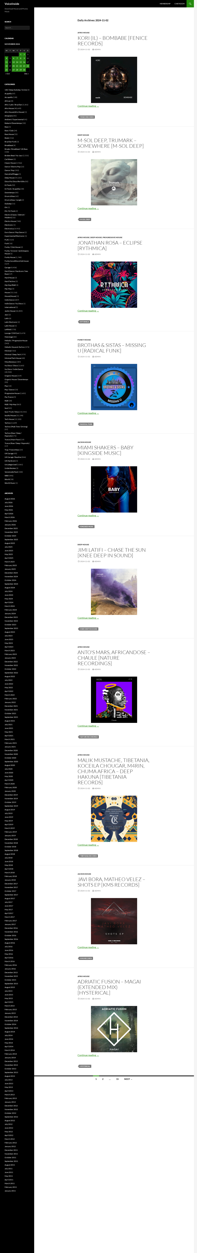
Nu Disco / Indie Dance (14, 369)
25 (6, 70)
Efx (6, 207)
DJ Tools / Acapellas (12, 189)
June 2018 (9, 861)
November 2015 (11, 976)
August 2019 (10, 809)
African (8, 101)
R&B (6, 401)
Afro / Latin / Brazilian (13, 104)
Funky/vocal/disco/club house (17, 261)
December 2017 (11, 883)
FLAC (7, 240)
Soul (6, 408)
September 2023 (11, 628)
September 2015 (11, 983)
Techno (8, 423)
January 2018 (10, 880)
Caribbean (9, 159)
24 (28, 66)
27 (13, 70)
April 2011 (9, 1180)
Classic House (10, 163)
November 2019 (11, 798)
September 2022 (11, 673)
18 (6, 66)
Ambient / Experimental (14, 119)
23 (24, 66)
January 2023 (10, 658)
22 (21, 66)
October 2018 (10, 846)
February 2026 (11, 521)
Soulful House (10, 415)
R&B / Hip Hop (10, 404)
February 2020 (11, 787)
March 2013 (10, 1094)
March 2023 (10, 650)
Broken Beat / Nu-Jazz (13, 155)
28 (17, 70)
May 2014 (9, 1043)
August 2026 (10, 499)
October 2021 (10, 713)
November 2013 (11, 1065)
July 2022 (8, 680)
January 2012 (10, 1146)
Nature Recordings (89, 737)
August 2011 (10, 1165)
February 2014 (11, 1054)
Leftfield (8, 329)
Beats (7, 138)
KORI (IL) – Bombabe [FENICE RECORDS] (113, 41)
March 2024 (10, 606)
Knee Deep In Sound (88, 629)
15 (117, 1079)
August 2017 (10, 898)
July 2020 (8, 769)
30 (24, 70)
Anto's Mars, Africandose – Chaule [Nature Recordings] (114, 657)
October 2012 (10, 1113)
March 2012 (10, 1139)
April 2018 (9, 869)
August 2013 (10, 1076)
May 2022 (9, 687)
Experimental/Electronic (14, 236)
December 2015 (11, 972)
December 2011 (11, 1150)
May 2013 (9, 1087)
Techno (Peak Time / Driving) (16, 426)
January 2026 (10, 524)
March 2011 (10, 1183)
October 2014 (10, 1024)
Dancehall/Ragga (11, 174)
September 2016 (11, 939)
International (10, 307)
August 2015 (10, 987)
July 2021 (8, 724)
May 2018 (9, 865)
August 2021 (10, 721)
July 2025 (8, 547)
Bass (6, 127)
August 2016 (10, 943)
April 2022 (9, 691)
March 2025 (10, 562)
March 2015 (10, 1006)
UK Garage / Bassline (13, 457)
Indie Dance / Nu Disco (14, 303)
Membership (165, 4)
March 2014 (10, 1050)
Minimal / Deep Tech (13, 354)
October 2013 (10, 1069)
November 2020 (11, 754)
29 (21, 70)
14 (17, 62)
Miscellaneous (10, 362)
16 (24, 62)
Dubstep (8, 203)
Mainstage (9, 337)
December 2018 (11, 839)
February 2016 (11, 965)
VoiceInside (12, 3)
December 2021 (11, 706)
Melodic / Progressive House (16, 340)
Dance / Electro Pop (12, 166)
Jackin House (84, 442)
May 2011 (9, 1176)
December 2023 (11, 617)
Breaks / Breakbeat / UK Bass (16, 149)
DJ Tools (8, 185)
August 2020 (10, 765)
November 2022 (11, 665)
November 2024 (11, 576)
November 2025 (11, 532)
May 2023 (9, 643)
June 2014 (9, 1039)
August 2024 (10, 587)
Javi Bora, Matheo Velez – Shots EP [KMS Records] (111, 882)
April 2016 (9, 957)
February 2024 (11, 610)
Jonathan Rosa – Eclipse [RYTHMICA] (110, 245)
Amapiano (9, 116)
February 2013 (11, 1098)
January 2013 (10, 1102)
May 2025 (9, 554)
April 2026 (9, 513)
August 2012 (10, 1120)
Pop (6, 386)
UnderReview (10, 468)
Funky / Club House (12, 247)
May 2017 (9, 909)
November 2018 (11, 843)
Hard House (9, 277)
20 (13, 66)
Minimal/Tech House (13, 358)
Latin (7, 318)
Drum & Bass (10, 196)
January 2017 (10, 924)
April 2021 (9, 735)
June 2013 (9, 1083)
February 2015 (11, 1009)
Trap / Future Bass (12, 450)
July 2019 (8, 813)
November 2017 (11, 887)
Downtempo (10, 192)
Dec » (26, 73)
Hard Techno (10, 281)
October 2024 (10, 580)
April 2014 (9, 1046)
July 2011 (8, 1168)
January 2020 (10, 791)
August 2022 (10, 676)
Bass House (9, 134)
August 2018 (10, 854)
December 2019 (11, 795)
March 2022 (10, 695)
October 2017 (10, 891)
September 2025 (11, 539)
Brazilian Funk (10, 141)
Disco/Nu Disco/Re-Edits (15, 181)
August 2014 (10, 1031)
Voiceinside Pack (11, 472)
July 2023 (8, 636)
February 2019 (11, 832)
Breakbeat (9, 145)
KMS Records (86, 958)
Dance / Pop (9, 170)
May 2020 (9, 776)
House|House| (10, 296)
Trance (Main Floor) (13, 439)
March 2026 (10, 517)
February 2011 (11, 1187)
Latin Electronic (11, 322)
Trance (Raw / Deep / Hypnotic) (17, 443)
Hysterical (85, 1066)
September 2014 (11, 1028)
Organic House (11, 376)
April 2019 (9, 824)
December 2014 (11, 1017)
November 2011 (11, 1154)
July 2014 (8, 1035)
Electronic (9, 225)
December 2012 (11, 1106)
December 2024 (11, 573)
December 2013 (11, 1061)
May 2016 (9, 954)
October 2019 (10, 802)
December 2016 (11, 928)
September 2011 (11, 1161)
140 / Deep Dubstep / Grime (16, 90)
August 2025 (10, 543)
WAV (7, 475)
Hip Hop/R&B (10, 285)
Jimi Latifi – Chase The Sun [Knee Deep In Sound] (112, 552)
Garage (7, 267)
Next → (128, 1079)
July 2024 (8, 591)
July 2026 (8, 502)
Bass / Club (9, 130)
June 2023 (9, 639)
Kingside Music (86, 527)
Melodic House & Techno (15, 347)
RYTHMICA (84, 322)
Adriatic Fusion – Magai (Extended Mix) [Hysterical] (109, 987)
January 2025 (10, 569)
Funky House (84, 340)
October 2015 (10, 980)
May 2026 (9, 510)
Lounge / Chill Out (12, 333)
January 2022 (10, 702)
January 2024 (10, 613)
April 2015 (9, 1002)
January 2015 (10, 1013)
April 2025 (9, 558)
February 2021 (11, 743)
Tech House (9, 419)
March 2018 (10, 872)
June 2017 (9, 906)
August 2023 (10, 632)
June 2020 (9, 772)
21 (17, 66)
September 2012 (11, 1117)
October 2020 (10, 758)
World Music (10, 483)
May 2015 (9, 998)
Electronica (9, 228)
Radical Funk (86, 424)
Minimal (8, 351)
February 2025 (11, 565)
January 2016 (10, 969)
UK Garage (9, 453)
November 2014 (11, 1020)
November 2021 (11, 710)
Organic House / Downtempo (16, 379)
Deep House (83, 135)
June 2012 (9, 1128)
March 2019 (10, 828)
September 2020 (11, 761)
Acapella (8, 93)
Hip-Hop (8, 289)
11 (6, 62)
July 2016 (8, 946)
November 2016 (11, 932)
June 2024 (9, 595)
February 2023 (11, 654)
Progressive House (112, 237)
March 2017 (10, 917)
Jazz (6, 314)
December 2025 (11, 528)
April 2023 (9, 647)
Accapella (8, 97)
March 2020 (10, 784)
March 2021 (10, 739)
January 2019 (10, 835)
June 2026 (9, 506)
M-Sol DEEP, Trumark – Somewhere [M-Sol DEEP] (111, 143)
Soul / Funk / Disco (12, 412)
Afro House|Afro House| (14, 112)
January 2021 (10, 747)
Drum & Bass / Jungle (13, 200)
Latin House (9, 326)
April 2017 (9, 913)
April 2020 (9, 780)
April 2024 (9, 602)
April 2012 (9, 1135)
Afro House (84, 32)
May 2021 (9, 732)
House (7, 292)
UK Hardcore (10, 461)
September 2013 (11, 1072)
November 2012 (11, 1109)
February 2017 (11, 920)
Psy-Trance (9, 397)
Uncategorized (11, 464)
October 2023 (10, 624)
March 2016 (10, 961)
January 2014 (10, 1057)
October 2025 (10, 536)
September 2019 (11, 806)
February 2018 (11, 876)
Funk (7, 243)
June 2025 (9, 550)
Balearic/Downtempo (13, 123)
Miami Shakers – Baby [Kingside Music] (105, 450)
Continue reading (88, 105)
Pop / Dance (9, 389)
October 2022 (10, 669)
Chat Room (180, 4)
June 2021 (9, 728)
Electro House (10, 221)
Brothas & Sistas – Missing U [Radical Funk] (112, 348)
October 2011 (10, 1157)
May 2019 (9, 821)
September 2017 (11, 895)
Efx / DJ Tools (10, 211)
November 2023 (11, 621)
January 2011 (10, 1191)
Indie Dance (9, 300)
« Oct (7, 73)
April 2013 (9, 1091)
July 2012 (8, 1124)
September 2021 (11, 717)
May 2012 (9, 1131)
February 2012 (11, 1143)
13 (13, 62)
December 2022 (11, 661)
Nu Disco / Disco (11, 365)
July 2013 (8, 1080)
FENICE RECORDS (87, 117)
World (7, 479)
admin (97, 49)
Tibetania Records (88, 856)
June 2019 (9, 817)
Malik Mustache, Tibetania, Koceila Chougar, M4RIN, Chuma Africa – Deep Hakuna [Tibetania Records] (113, 771)
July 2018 (8, 858)
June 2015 (9, 994)
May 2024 (9, 599)
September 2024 (11, 584)
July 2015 (8, 991)
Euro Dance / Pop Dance (14, 232)
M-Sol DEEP (85, 219)
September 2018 (11, 850)
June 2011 (9, 1172)
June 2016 (9, 950)
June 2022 (9, 684)
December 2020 (11, 750)
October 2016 (10, 935)
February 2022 (11, 698)
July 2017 (8, 902)
